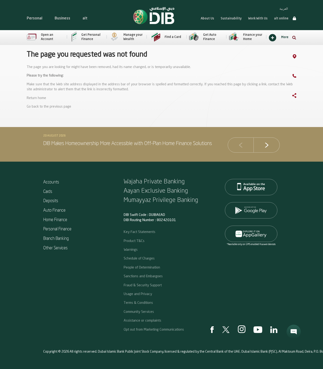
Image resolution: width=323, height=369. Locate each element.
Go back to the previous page (49, 107)
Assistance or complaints (142, 320)
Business (62, 18)
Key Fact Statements (139, 231)
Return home (36, 98)
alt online (281, 18)
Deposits (50, 200)
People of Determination (142, 267)
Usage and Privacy (138, 294)
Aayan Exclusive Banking (156, 190)
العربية (283, 8)
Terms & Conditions (138, 302)
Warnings (131, 249)
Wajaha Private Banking (154, 181)
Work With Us (257, 18)
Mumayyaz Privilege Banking (161, 199)
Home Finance (55, 219)
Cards (47, 191)
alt (85, 18)
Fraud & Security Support (143, 285)
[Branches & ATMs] (299, 57)
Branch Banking (56, 238)
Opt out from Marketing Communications (154, 329)
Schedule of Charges (139, 258)
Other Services (55, 247)
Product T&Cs (134, 240)
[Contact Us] (299, 77)
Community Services (139, 311)
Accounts (51, 181)
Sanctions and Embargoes (143, 276)
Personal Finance (57, 228)
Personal (34, 18)
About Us (207, 18)
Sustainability (231, 18)
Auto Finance (54, 210)
